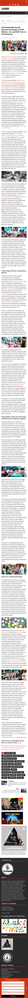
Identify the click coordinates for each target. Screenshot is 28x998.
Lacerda (11, 764)
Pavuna (24, 102)
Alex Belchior (21, 197)
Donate (8, 913)
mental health (6, 766)
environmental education (9, 758)
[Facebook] (10, 4)
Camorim (19, 102)
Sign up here (15, 733)
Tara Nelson (5, 38)
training (13, 775)
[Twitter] (15, 4)
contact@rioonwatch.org (6, 907)
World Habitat (4, 970)
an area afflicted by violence (16, 384)
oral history (6, 769)
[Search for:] (14, 16)
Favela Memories (19, 761)
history (4, 764)
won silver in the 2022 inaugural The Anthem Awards (12, 852)
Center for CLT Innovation (6, 974)
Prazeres (14, 769)
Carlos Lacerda (11, 289)
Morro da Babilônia (17, 766)
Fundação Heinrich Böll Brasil (7, 969)
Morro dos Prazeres (13, 660)
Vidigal (5, 690)
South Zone (5, 775)
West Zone (19, 137)
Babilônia (13, 102)
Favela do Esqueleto (6, 301)
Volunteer (3, 913)
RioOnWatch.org (11, 887)
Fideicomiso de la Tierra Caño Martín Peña (10, 971)
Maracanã (20, 301)
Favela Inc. (22, 686)
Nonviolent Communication (16, 661)
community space (7, 755)
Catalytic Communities (12, 881)
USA (23, 775)
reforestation (6, 772)
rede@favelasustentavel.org (9, 737)
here (18, 742)
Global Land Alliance (5, 976)
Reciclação (21, 658)
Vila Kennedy (12, 777)
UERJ (18, 307)
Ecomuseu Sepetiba (18, 755)
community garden (10, 753)
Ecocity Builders (4, 977)
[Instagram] (12, 4)
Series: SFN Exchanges (17, 772)
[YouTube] (18, 4)
